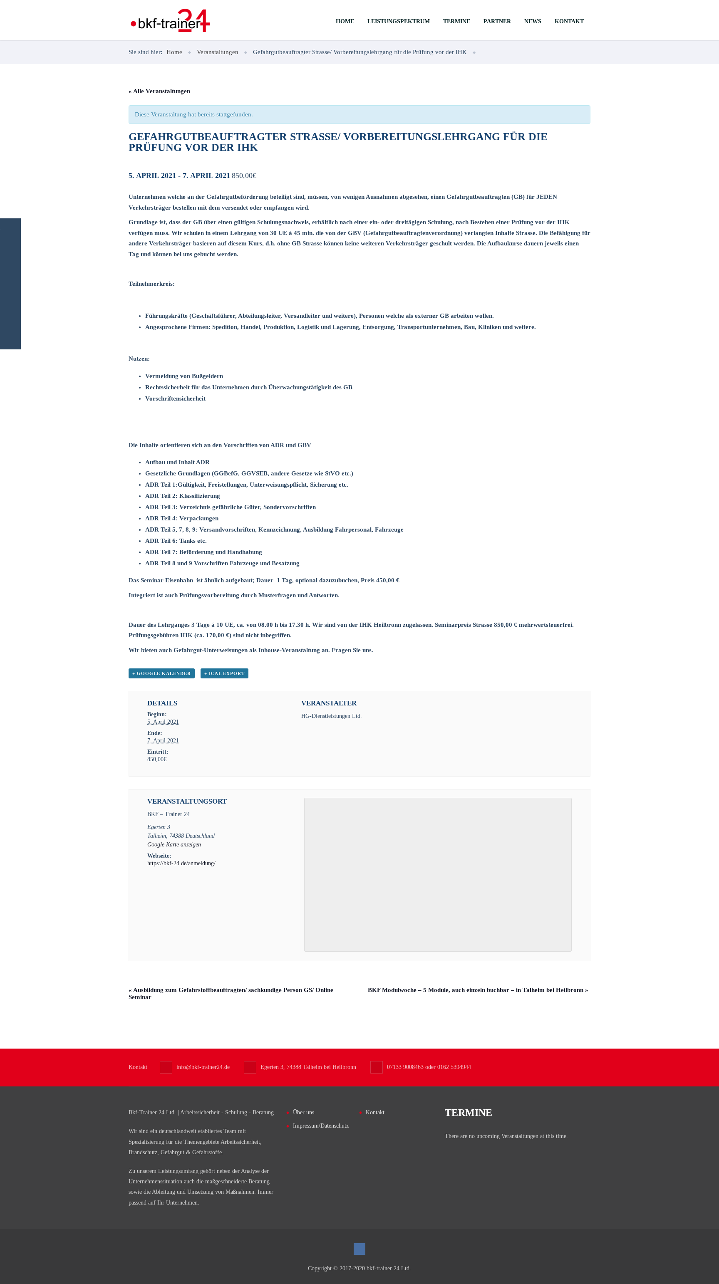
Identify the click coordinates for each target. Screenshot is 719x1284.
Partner (497, 21)
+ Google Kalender (161, 673)
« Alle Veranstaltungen (159, 91)
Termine (456, 21)
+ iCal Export (224, 673)
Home (345, 21)
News (532, 21)
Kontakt (569, 21)
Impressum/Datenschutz (321, 1126)
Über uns (303, 1112)
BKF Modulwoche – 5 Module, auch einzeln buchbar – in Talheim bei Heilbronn (478, 990)
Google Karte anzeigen (174, 844)
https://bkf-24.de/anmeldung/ (181, 863)
